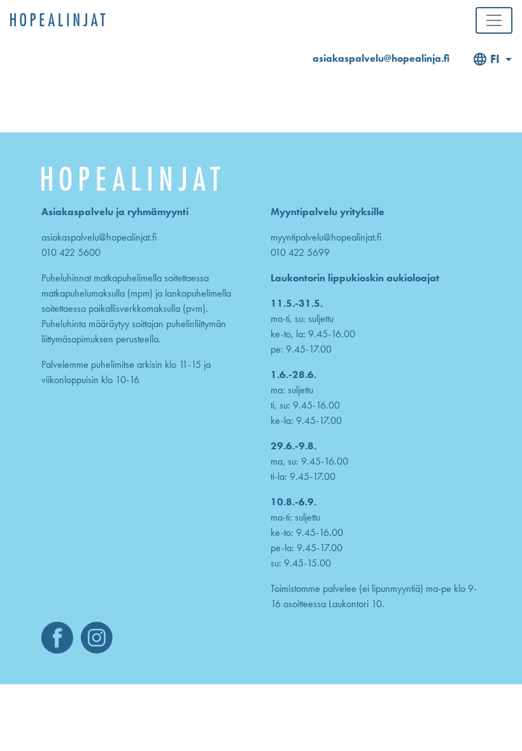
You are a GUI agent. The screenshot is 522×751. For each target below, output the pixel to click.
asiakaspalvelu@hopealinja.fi (381, 58)
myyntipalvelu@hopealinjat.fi (326, 237)
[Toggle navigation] (494, 20)
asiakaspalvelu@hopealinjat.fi (99, 237)
